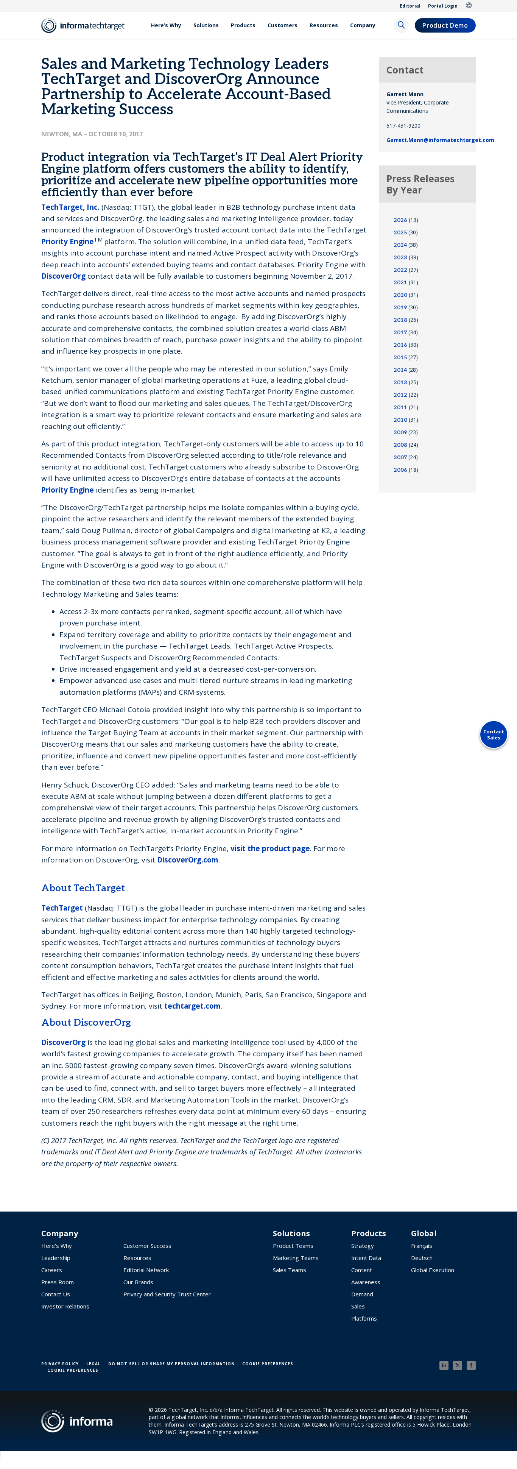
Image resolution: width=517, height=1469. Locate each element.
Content (361, 1270)
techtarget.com (192, 1006)
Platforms (364, 1318)
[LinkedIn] (443, 1365)
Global (469, 6)
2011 (400, 407)
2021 (400, 282)
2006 (400, 470)
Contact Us (55, 1294)
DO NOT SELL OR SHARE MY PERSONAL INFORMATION (171, 1364)
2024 (400, 245)
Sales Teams (289, 1270)
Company (362, 25)
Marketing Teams (296, 1258)
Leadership (55, 1258)
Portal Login (443, 6)
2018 (400, 320)
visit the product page (270, 848)
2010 (400, 420)
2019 (400, 307)
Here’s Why (166, 25)
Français (421, 1245)
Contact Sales (493, 734)
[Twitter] (457, 1365)
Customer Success (147, 1245)
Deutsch (422, 1258)
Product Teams (293, 1245)
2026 (400, 220)
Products (243, 25)
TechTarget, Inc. (70, 207)
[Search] (401, 25)
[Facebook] (471, 1365)
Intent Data (366, 1258)
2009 (400, 432)
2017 (400, 332)
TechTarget (62, 908)
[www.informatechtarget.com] (86, 25)
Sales (358, 1306)
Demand (362, 1294)
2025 (400, 232)
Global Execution (432, 1270)
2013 (400, 382)
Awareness (365, 1282)
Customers (282, 25)
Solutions (206, 25)
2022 (400, 270)
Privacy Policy (60, 1364)
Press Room (57, 1282)
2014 (400, 370)
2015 (400, 357)
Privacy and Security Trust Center (167, 1294)
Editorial (410, 6)
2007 (400, 457)
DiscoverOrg (63, 276)
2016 (400, 345)
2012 (400, 395)
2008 (400, 445)
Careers (51, 1270)
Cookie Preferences (267, 1364)
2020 (400, 295)
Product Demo (445, 25)
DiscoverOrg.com (187, 860)
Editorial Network (146, 1270)
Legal (93, 1364)
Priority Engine (67, 241)
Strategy (362, 1245)
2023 (400, 257)
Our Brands (138, 1282)
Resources (324, 25)
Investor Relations (65, 1306)
